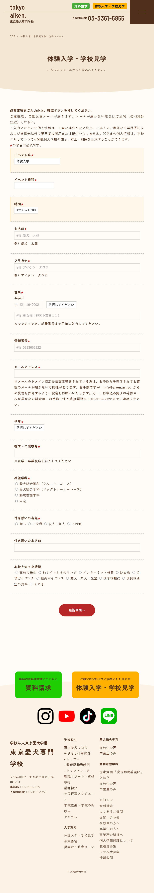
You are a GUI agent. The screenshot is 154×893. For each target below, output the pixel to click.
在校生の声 (107, 747)
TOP (12, 36)
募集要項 (70, 841)
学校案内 (70, 739)
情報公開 (106, 857)
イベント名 (22, 154)
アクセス (70, 816)
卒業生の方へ (109, 828)
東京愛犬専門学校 (22, 13)
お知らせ (106, 799)
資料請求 (81, 6)
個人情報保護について (116, 840)
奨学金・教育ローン (79, 846)
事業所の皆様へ (111, 834)
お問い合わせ (109, 817)
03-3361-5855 (106, 18)
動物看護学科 (109, 764)
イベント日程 (24, 179)
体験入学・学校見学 (110, 6)
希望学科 (21, 477)
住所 (17, 292)
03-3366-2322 (31, 787)
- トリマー (72, 759)
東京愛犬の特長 (76, 747)
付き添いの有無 (26, 517)
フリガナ (21, 260)
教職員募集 (107, 846)
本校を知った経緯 (27, 566)
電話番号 (21, 340)
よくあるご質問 (111, 811)
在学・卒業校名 (26, 446)
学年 (17, 421)
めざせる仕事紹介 (77, 753)
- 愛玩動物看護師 (77, 764)
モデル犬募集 (109, 851)
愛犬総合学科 (109, 739)
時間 (17, 203)
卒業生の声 (107, 753)
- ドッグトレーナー (78, 770)
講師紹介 (70, 787)
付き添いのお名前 (27, 540)
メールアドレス (26, 366)
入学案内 (70, 827)
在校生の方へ (109, 823)
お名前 (19, 228)
